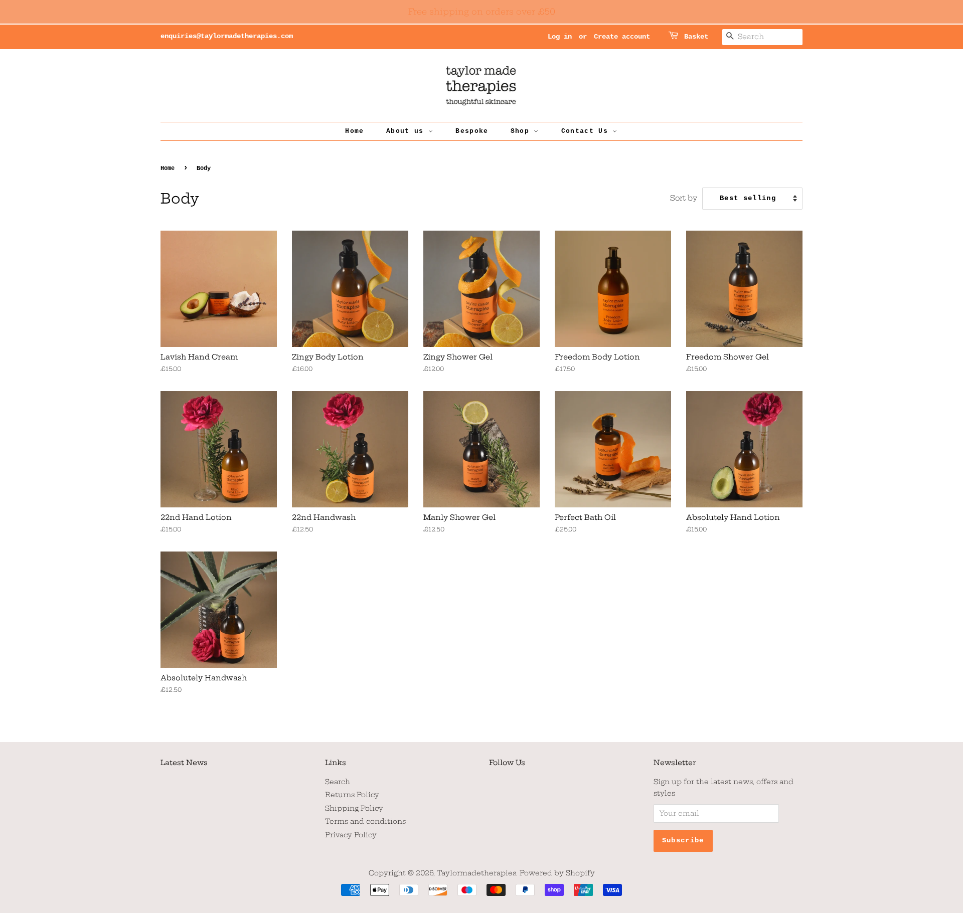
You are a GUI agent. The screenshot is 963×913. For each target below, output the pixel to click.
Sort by (683, 198)
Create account (622, 37)
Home (354, 131)
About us (407, 131)
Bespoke (471, 131)
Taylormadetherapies (476, 873)
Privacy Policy (351, 835)
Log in (560, 37)
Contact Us (586, 131)
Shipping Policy (354, 808)
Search (337, 782)
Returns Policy (352, 795)
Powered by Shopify (557, 873)
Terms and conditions (365, 821)
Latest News (184, 762)
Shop (522, 131)
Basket (696, 37)
